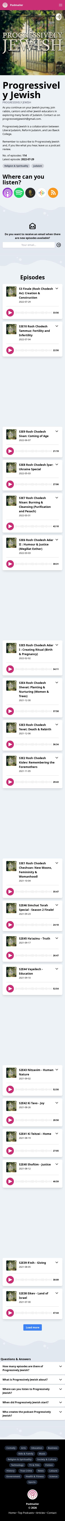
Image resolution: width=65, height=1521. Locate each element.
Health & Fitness (35, 1476)
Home (12, 1513)
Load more (32, 1327)
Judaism (37, 165)
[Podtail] (30, 192)
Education (36, 1447)
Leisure (53, 1470)
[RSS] (53, 192)
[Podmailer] (32, 1494)
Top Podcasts (26, 1513)
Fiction (49, 1464)
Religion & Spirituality (16, 165)
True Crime (26, 1470)
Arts (23, 1447)
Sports (31, 1482)
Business (52, 1447)
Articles (40, 1513)
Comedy (10, 1447)
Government (13, 1476)
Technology (17, 1464)
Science (53, 1476)
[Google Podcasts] (41, 192)
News (41, 1470)
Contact (51, 1513)
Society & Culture (46, 1459)
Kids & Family (25, 1453)
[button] (60, 5)
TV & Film (34, 1464)
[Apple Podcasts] (7, 192)
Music (42, 1453)
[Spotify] (19, 192)
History (10, 1470)
